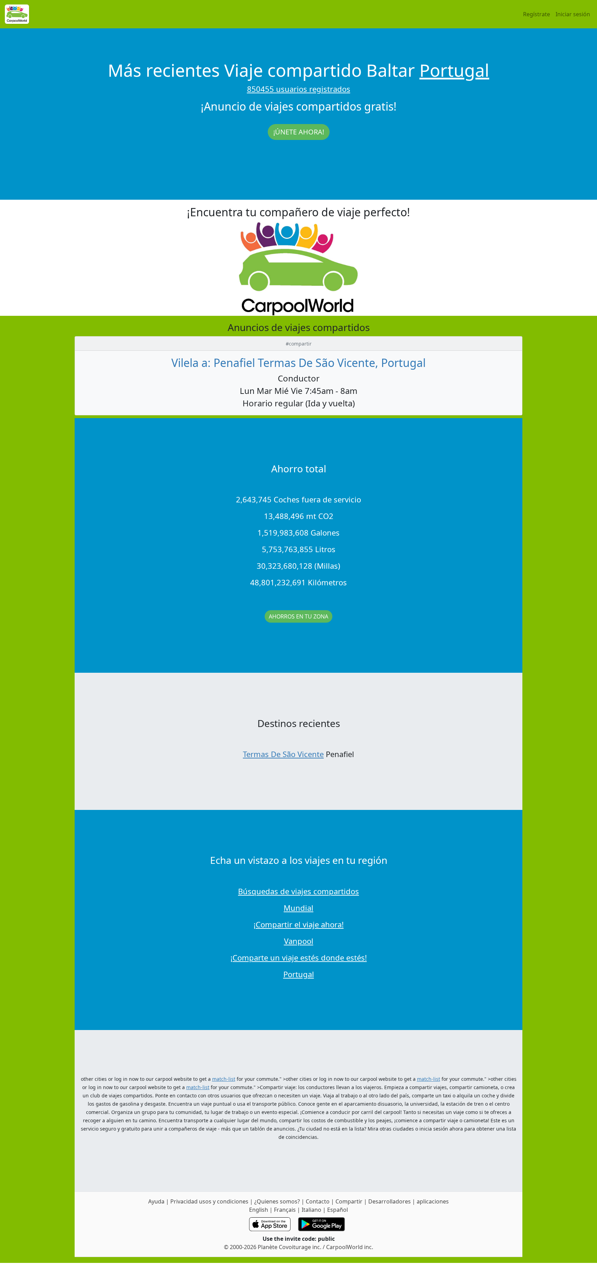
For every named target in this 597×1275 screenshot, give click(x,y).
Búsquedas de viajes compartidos (298, 891)
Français (285, 1209)
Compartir (348, 1201)
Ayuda (157, 1201)
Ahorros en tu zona (298, 616)
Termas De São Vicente (283, 754)
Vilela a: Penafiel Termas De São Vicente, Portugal (298, 362)
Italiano (311, 1209)
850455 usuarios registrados (298, 89)
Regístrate (536, 14)
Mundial (298, 908)
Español (337, 1209)
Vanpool (298, 941)
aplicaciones (433, 1201)
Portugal (454, 70)
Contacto (318, 1201)
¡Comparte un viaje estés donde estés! (298, 957)
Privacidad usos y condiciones (210, 1201)
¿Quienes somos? (277, 1201)
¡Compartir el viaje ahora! (299, 924)
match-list (223, 1079)
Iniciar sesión (573, 14)
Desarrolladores (389, 1201)
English (258, 1209)
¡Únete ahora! (298, 131)
